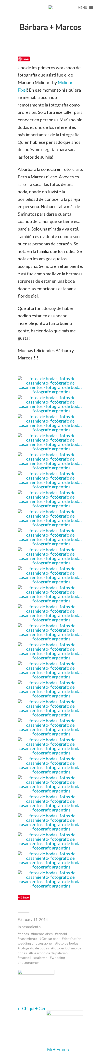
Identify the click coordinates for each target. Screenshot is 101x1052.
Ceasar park (50, 938)
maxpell (25, 957)
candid (62, 934)
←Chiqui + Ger (32, 1008)
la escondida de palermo (49, 953)
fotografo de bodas (34, 948)
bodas (24, 934)
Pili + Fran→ (58, 1049)
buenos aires (43, 934)
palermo (41, 957)
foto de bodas (67, 943)
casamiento (31, 927)
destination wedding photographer (49, 941)
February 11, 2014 (33, 919)
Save (26, 59)
